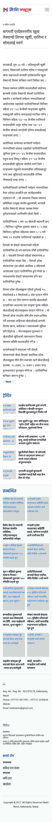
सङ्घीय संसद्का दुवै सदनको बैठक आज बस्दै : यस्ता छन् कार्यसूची (13, 664)
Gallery (6, 731)
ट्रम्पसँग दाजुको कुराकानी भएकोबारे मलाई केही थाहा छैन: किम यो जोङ (31, 474)
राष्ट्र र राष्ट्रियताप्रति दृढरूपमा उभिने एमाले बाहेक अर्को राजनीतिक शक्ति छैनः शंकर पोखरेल (26, 742)
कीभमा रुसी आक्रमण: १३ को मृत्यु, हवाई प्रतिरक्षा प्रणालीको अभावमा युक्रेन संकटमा (32, 440)
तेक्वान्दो (8, 382)
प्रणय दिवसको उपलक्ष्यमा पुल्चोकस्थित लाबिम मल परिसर (23, 736)
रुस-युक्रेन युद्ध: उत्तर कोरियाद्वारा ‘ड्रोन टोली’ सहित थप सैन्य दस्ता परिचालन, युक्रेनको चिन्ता (33, 424)
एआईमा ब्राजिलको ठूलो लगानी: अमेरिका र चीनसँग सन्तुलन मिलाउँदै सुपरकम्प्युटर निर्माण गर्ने (32, 409)
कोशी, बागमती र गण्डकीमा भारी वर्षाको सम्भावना (36, 664)
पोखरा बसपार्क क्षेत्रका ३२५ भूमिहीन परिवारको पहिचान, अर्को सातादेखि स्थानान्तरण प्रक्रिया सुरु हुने (37, 621)
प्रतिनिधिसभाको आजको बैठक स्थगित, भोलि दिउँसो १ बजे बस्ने (37, 575)
